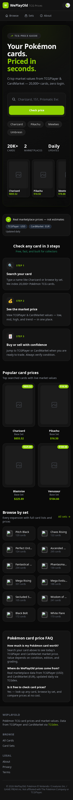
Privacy (7, 767)
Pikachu (35, 124)
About (47, 15)
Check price (36, 110)
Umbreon (16, 132)
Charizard (16, 124)
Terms (6, 772)
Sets (31, 15)
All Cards (8, 740)
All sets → (64, 516)
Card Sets (9, 745)
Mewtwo (53, 124)
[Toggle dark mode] (66, 5)
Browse (14, 15)
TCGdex (53, 724)
